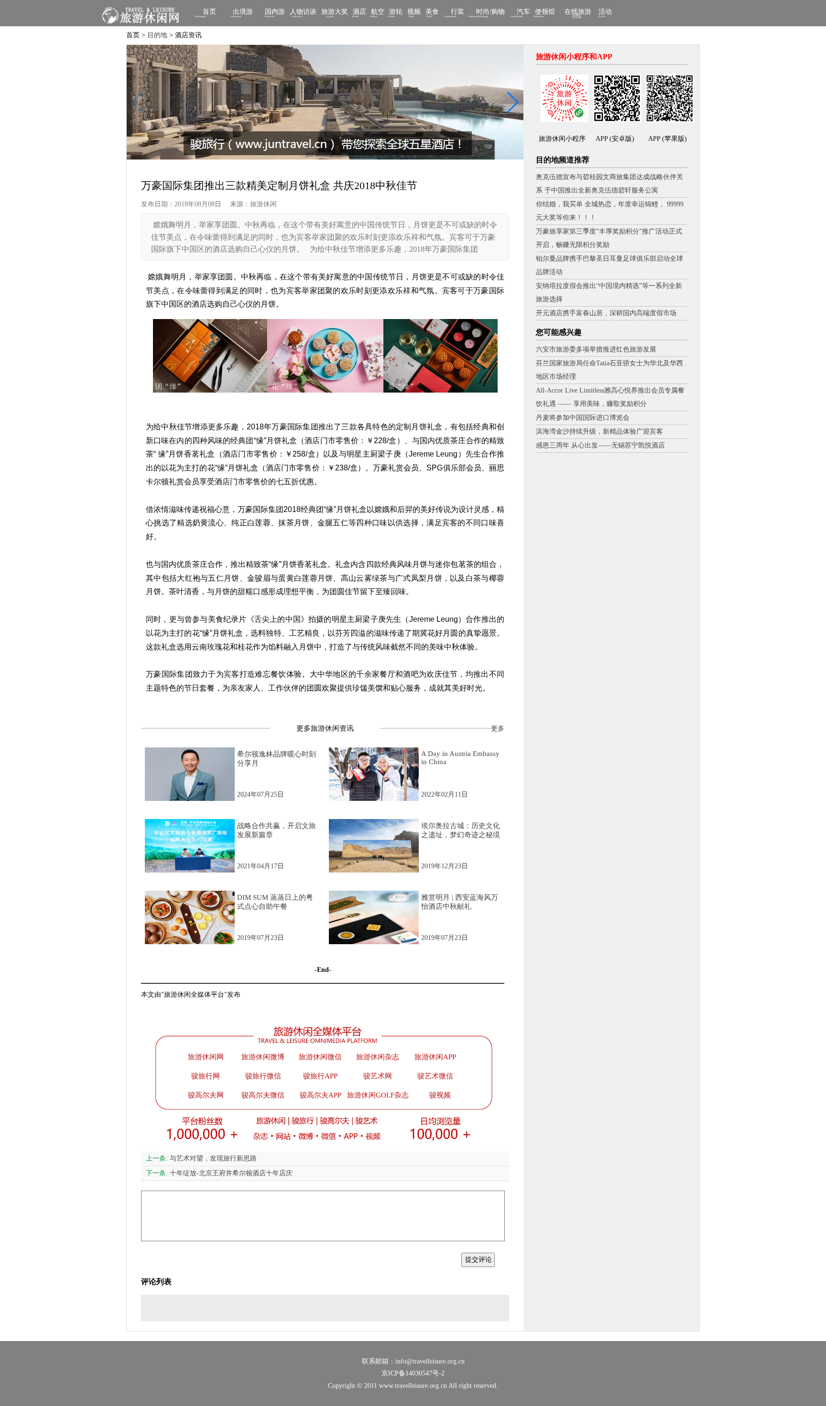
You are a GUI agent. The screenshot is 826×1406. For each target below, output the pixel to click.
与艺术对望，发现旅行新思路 (201, 1158)
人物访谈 (303, 13)
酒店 (359, 13)
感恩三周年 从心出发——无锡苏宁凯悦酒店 (600, 445)
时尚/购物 (490, 13)
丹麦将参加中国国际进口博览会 (583, 417)
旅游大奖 (334, 13)
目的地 (157, 35)
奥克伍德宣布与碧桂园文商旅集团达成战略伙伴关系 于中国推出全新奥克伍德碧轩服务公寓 (609, 183)
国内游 (275, 13)
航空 (377, 13)
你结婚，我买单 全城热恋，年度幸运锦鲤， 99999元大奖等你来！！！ (610, 211)
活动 (605, 13)
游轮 (395, 13)
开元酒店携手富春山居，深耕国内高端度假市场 (606, 313)
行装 (457, 13)
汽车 (523, 13)
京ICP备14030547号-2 (413, 1373)
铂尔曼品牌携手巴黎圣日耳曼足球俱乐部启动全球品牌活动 (609, 265)
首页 (209, 13)
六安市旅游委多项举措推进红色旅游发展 (596, 349)
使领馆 (545, 13)
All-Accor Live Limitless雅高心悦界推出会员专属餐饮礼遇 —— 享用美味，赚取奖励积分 (610, 397)
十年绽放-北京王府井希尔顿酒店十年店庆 (219, 1173)
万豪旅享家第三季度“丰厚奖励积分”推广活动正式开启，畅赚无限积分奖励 (609, 238)
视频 (414, 13)
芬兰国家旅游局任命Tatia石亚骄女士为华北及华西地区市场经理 (609, 370)
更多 (497, 728)
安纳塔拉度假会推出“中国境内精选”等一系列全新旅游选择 (609, 292)
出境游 (243, 13)
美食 (432, 13)
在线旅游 (578, 13)
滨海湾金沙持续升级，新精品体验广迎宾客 (599, 431)
